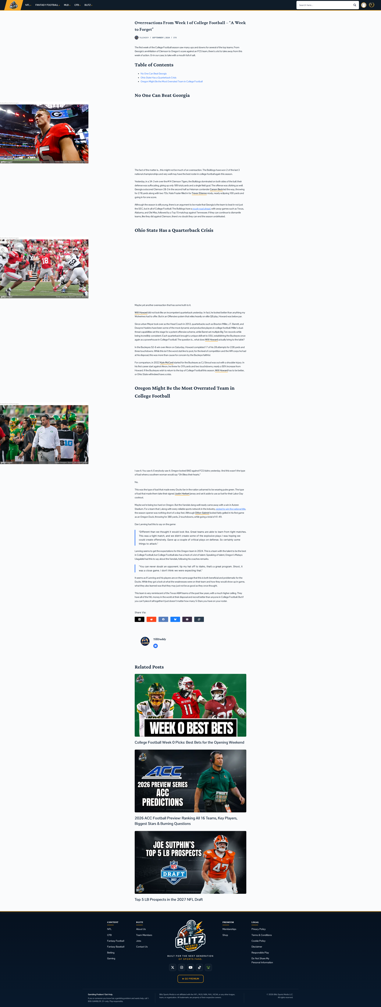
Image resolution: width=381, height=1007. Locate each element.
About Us (141, 929)
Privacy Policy (259, 929)
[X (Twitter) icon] (155, 646)
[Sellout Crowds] (208, 967)
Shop (225, 935)
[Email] (187, 619)
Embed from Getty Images (9, 103)
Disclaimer (257, 946)
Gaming (111, 958)
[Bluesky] (175, 619)
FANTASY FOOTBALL (46, 5)
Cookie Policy (259, 940)
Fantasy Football (115, 940)
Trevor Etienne (199, 193)
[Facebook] (163, 619)
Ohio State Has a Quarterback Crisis (158, 77)
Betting (110, 952)
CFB (76, 5)
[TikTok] (199, 967)
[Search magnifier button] (355, 5)
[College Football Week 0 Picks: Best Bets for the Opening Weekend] (190, 705)
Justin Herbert (182, 493)
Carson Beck (216, 189)
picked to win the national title (230, 508)
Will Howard (141, 312)
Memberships (229, 929)
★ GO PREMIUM (190, 978)
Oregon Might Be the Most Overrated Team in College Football (172, 81)
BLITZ (88, 5)
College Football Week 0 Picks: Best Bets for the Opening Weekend (189, 742)
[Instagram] (181, 967)
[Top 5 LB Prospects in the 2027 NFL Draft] (190, 862)
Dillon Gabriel (202, 512)
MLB (66, 5)
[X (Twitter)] (139, 619)
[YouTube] (190, 967)
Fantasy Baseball (115, 946)
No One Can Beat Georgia (154, 73)
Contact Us (142, 946)
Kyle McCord (166, 362)
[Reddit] (151, 619)
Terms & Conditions (262, 935)
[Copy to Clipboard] (199, 619)
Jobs (138, 940)
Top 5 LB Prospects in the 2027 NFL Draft (169, 899)
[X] (172, 967)
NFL (27, 5)
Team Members (144, 935)
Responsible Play (260, 952)
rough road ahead (201, 208)
